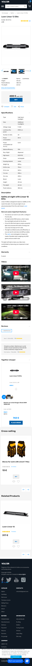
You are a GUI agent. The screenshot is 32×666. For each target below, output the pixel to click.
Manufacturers (5, 622)
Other (3, 611)
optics (9, 234)
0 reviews (13, 466)
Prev (2, 71)
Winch (3, 609)
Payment (3, 628)
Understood (16, 657)
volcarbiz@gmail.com (22, 591)
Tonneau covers (5, 600)
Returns (3, 630)
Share (22, 106)
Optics (12, 13)
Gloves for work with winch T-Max (15, 462)
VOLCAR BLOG (20, 619)
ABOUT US (4, 644)
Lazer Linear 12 (8, 527)
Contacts (3, 647)
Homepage (5, 13)
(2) (30, 21)
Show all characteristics (8, 88)
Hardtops (4, 594)
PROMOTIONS (5, 619)
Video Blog (19, 633)
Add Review (6, 330)
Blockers (3, 606)
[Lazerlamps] (5, 78)
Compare (6, 106)
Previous (24, 490)
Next (30, 71)
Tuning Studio (20, 628)
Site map (18, 636)
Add (15, 106)
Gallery (18, 625)
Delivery (3, 625)
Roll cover (4, 597)
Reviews (3, 633)
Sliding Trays (4, 603)
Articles (18, 630)
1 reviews (13, 531)
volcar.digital (22, 574)
